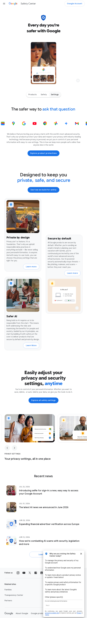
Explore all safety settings (43, 400)
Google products (38, 613)
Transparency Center (14, 595)
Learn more (31, 267)
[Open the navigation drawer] (4, 3)
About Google (22, 613)
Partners (8, 600)
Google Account (74, 3)
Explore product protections (43, 153)
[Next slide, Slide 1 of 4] (14, 448)
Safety (44, 94)
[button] (78, 80)
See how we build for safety (43, 190)
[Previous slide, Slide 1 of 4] (7, 448)
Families (8, 590)
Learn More (31, 345)
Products (32, 94)
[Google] (9, 613)
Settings (55, 94)
